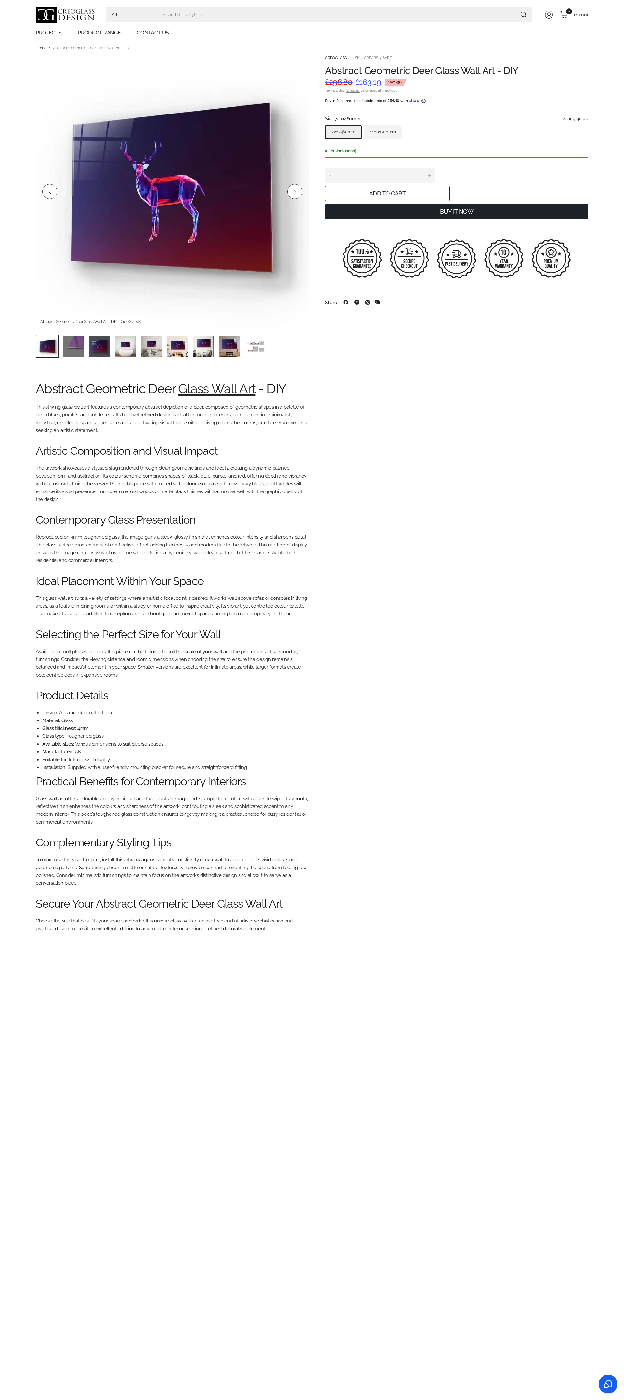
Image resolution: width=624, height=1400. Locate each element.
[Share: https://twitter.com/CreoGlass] (357, 302)
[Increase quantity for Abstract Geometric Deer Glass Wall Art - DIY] (429, 175)
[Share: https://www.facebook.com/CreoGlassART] (346, 302)
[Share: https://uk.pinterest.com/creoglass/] (367, 302)
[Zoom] (296, 67)
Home (41, 48)
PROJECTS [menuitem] (48, 33)
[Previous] (49, 191)
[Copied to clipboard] (377, 302)
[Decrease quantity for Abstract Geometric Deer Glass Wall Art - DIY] (330, 175)
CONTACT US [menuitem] (153, 33)
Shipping (353, 90)
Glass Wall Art (216, 388)
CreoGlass (336, 58)
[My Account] (548, 14)
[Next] (294, 191)
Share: (331, 302)
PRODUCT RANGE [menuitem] (99, 33)
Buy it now (457, 211)
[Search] (523, 14)
